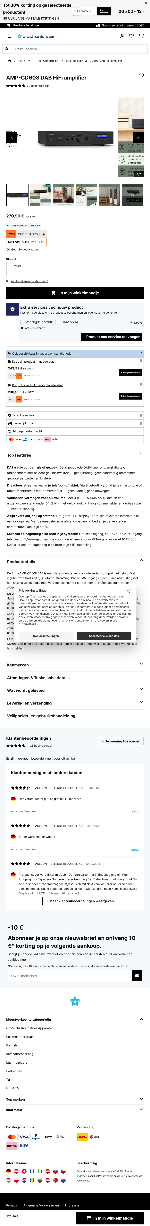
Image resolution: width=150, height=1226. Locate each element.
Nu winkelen (104, 11)
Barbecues (14, 1071)
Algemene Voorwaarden (41, 1205)
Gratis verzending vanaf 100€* (123, 25)
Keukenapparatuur (19, 1037)
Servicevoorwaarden (132, 1175)
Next (138, 137)
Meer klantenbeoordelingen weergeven (81, 901)
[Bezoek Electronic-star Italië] (40, 1171)
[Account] (122, 36)
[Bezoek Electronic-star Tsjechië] (63, 1171)
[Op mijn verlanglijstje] (141, 75)
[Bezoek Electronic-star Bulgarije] (40, 1180)
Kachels (12, 1045)
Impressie (72, 1205)
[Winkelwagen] (141, 36)
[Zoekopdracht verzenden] (6, 49)
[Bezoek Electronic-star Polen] (16, 1180)
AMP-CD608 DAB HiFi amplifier (102, 60)
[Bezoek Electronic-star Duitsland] (8, 1171)
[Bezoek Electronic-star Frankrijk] (32, 1171)
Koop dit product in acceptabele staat (37, 385)
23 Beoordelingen (38, 85)
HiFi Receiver (74, 60)
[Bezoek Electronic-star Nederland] (47, 1180)
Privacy (11, 1205)
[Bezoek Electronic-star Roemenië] (32, 1180)
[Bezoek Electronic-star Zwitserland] (24, 1171)
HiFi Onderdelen (48, 60)
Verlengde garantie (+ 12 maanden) (52, 322)
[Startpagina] (13, 60)
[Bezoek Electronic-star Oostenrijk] (16, 1171)
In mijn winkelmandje (78, 293)
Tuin (9, 1080)
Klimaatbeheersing (19, 1054)
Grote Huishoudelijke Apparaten (30, 1028)
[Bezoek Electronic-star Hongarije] (8, 1180)
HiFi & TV (24, 60)
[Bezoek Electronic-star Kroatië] (24, 1180)
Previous (11, 137)
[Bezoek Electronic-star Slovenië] (63, 1180)
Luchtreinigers (16, 1062)
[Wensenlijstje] (131, 36)
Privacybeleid (105, 1175)
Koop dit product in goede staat (33, 361)
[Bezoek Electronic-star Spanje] (47, 1171)
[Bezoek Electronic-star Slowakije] (55, 1171)
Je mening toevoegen (122, 741)
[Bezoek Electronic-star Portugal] (55, 1180)
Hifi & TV (12, 1088)
